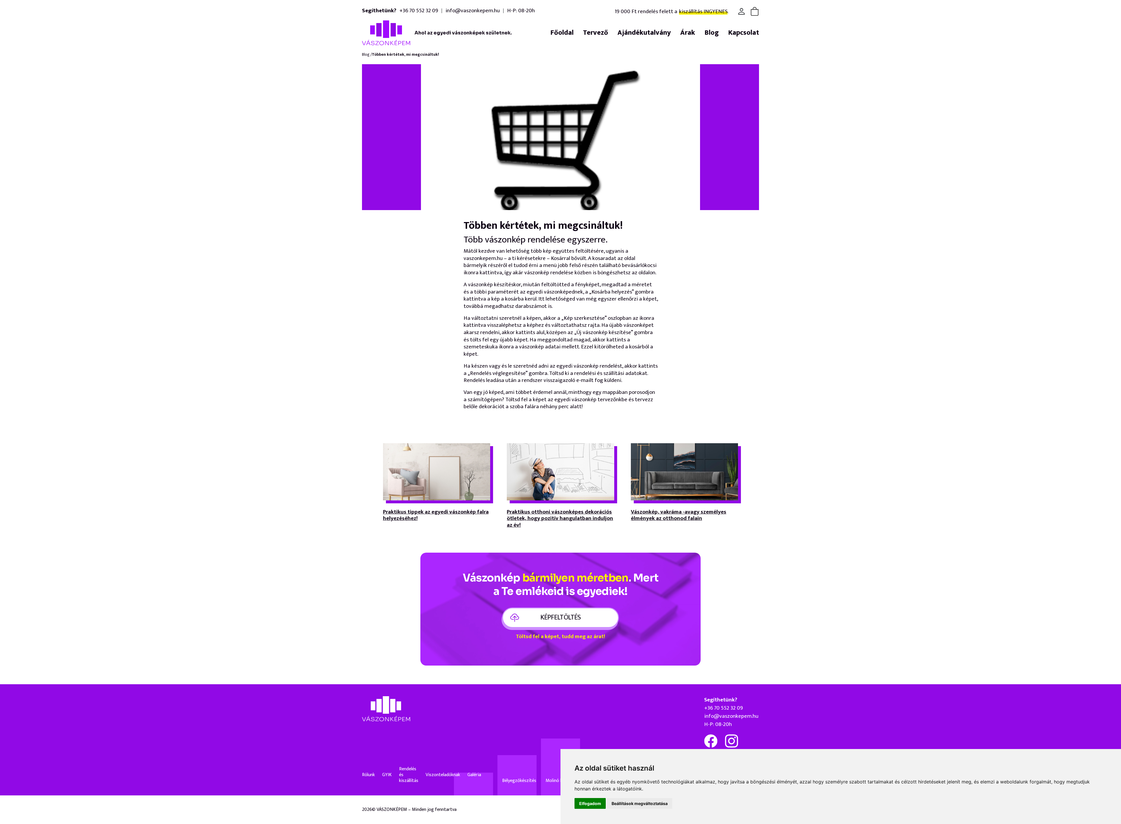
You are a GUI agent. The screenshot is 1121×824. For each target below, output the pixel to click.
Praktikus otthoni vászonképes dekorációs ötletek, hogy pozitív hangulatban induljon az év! (560, 519)
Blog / (367, 54)
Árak (687, 33)
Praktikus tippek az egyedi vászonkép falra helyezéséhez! (436, 516)
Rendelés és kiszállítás (408, 775)
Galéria (474, 775)
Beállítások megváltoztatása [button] (640, 803)
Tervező (595, 33)
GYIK (387, 775)
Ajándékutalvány (644, 33)
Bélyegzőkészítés (519, 781)
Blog (711, 33)
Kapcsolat (743, 33)
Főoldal (562, 33)
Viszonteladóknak (443, 775)
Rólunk (368, 775)
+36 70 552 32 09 (418, 10)
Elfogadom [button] (590, 803)
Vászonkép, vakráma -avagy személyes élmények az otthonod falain (678, 516)
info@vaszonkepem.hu (472, 10)
